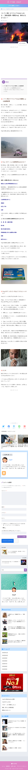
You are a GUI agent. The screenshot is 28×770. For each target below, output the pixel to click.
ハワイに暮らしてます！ (14, 5)
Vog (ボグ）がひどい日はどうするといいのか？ (14, 89)
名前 (3, 507)
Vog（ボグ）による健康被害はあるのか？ (12, 87)
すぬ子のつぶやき (11, 431)
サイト (3, 518)
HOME (15, 763)
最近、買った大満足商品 (8, 707)
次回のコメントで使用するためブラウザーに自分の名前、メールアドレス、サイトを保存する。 (14, 524)
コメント (4, 490)
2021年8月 (4, 660)
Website (4, 475)
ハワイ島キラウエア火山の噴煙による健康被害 (13, 85)
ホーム (3, 766)
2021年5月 (4, 669)
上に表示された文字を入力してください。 (11, 530)
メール (4, 512)
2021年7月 (4, 663)
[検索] (25, 570)
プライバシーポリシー (22, 766)
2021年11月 (5, 652)
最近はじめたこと (6, 710)
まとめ (5, 91)
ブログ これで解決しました (9, 704)
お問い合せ (13, 766)
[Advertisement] (14, 62)
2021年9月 (4, 658)
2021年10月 (5, 655)
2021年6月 (4, 666)
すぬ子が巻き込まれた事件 (8, 699)
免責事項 (8, 766)
